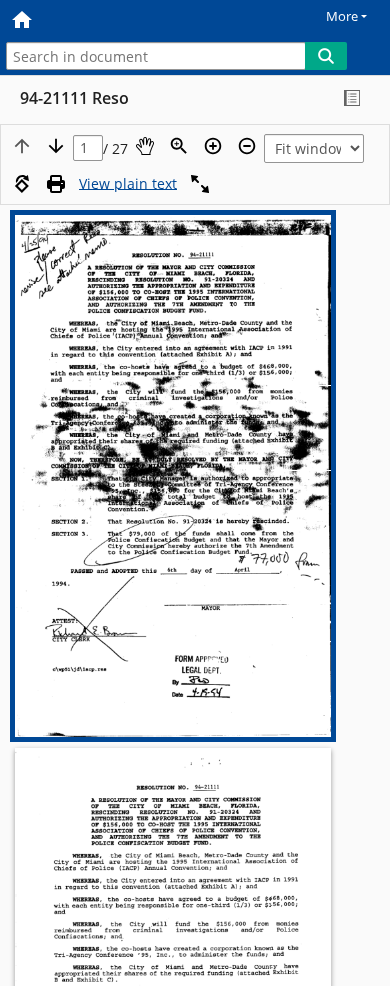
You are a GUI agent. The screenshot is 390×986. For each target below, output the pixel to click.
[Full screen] (200, 184)
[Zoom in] (213, 146)
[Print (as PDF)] (56, 184)
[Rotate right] (22, 184)
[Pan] (145, 146)
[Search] (326, 56)
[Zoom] (179, 146)
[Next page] (56, 146)
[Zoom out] (247, 146)
